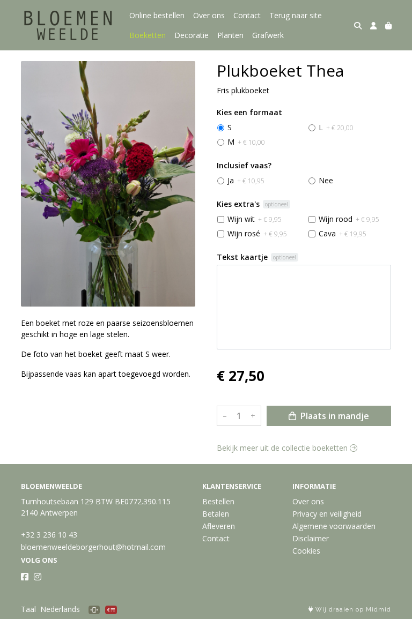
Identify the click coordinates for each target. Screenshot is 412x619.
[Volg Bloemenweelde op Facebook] (24, 577)
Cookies (306, 551)
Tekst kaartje (242, 257)
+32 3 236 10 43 (49, 534)
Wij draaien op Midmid (352, 609)
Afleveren (218, 526)
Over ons (209, 15)
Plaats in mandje (333, 416)
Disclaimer (310, 538)
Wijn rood (349, 219)
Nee (326, 180)
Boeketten (147, 35)
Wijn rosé (257, 233)
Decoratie (191, 35)
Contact (247, 15)
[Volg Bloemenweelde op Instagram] (37, 577)
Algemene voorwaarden (334, 526)
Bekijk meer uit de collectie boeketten (283, 448)
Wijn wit (254, 219)
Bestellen (218, 501)
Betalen (215, 514)
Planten (230, 35)
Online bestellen (157, 15)
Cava (342, 233)
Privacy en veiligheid (327, 514)
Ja (245, 180)
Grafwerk (268, 35)
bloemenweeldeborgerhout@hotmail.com (93, 547)
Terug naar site (295, 15)
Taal (28, 609)
